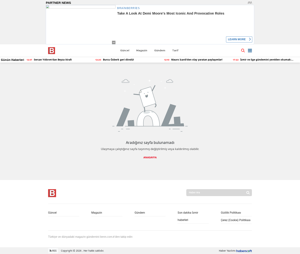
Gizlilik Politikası (231, 212)
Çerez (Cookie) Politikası (236, 220)
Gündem (140, 212)
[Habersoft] (244, 250)
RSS (54, 250)
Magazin (96, 212)
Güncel (52, 212)
